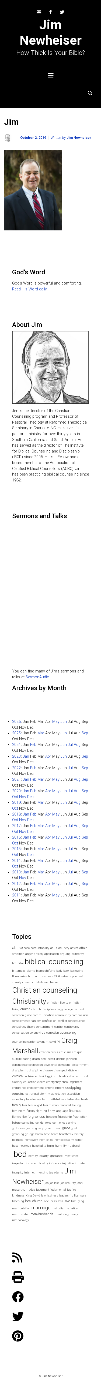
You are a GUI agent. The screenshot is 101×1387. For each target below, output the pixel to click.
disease (48, 1070)
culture (17, 1059)
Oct (15, 797)
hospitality (39, 1145)
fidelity (31, 1111)
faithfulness (58, 1099)
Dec (30, 797)
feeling (76, 1105)
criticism (65, 1052)
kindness (18, 1195)
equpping (18, 1094)
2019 (16, 802)
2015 (16, 849)
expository (18, 1099)
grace (66, 1128)
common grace (22, 1015)
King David (33, 1195)
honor (78, 1140)
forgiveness (36, 1117)
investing (42, 1172)
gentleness (60, 1122)
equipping (73, 1088)
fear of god (35, 1105)
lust (73, 1201)
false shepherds (78, 1099)
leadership (66, 1195)
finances (75, 1111)
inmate (80, 1163)
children (54, 982)
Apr (48, 756)
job (46, 1183)
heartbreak (66, 1134)
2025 (16, 733)
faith (45, 1099)
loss (60, 1201)
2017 (16, 826)
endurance (19, 1088)
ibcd (19, 1154)
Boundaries (19, 976)
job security (68, 1183)
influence (55, 1163)
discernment (80, 1065)
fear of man (51, 1105)
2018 (16, 814)
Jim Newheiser (51, 32)
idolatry (43, 1156)
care (57, 976)
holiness (17, 1140)
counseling (68, 1032)
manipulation (21, 1208)
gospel (30, 1128)
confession (49, 1021)
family (16, 1105)
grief (74, 1128)
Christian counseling (44, 990)
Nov (22, 797)
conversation (20, 1032)
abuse (17, 947)
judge (31, 1189)
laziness (52, 1195)
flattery (16, 1117)
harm (39, 1134)
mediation (71, 1208)
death (36, 1059)
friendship (65, 1117)
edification (68, 1076)
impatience (71, 1156)
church (25, 1009)
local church (33, 1201)
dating (27, 1059)
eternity (45, 1094)
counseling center (24, 1042)
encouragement (72, 1082)
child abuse (40, 982)
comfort (79, 1009)
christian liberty (57, 1002)
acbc (27, 948)
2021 (16, 779)
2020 (16, 791)
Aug (77, 744)
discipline (35, 1070)
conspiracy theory (23, 1027)
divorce (17, 1076)
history (78, 1134)
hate (47, 1134)
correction (52, 1032)
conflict (62, 1021)
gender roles (43, 1122)
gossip (39, 1128)
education (29, 1082)
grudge (29, 1134)
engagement (35, 1088)
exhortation (58, 1094)
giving (72, 1122)
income (31, 1163)
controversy (71, 1027)
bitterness (19, 971)
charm (26, 982)
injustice (68, 1163)
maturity (58, 1208)
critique (77, 1052)
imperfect (18, 1163)
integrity (17, 1172)
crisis (54, 1052)
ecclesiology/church (48, 1076)
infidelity (42, 1163)
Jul (70, 744)
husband (74, 1145)
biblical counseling (54, 962)
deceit (51, 1059)
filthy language (58, 1111)
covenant (42, 1042)
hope (15, 1145)
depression (36, 1065)
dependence (19, 1065)
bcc (14, 963)
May (56, 721)
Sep (85, 733)
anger (29, 954)
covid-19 (55, 1042)
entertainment (54, 1088)
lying (81, 1201)
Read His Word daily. (29, 289)
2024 (16, 744)
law (43, 1195)
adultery (63, 948)
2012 (16, 883)
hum (50, 1145)
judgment (42, 1189)
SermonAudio (37, 677)
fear (24, 1105)
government (53, 1128)
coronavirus (37, 1032)
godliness (18, 1128)
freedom (51, 1117)
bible (21, 963)
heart (54, 1134)
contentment (44, 1027)
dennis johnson (66, 1059)
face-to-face (33, 1099)
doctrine (29, 1076)
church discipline (43, 1009)
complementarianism (26, 1021)
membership (20, 1214)
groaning (18, 1134)
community (63, 1015)
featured (65, 1105)
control (58, 1027)
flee (24, 1117)
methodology (20, 1220)
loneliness (50, 1201)
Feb (33, 744)
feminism (19, 1111)
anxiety (38, 954)
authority (78, 954)
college (68, 1009)
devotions (64, 1065)
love (67, 1201)
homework (31, 1140)
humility (61, 1145)
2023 (16, 756)
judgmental (58, 1189)
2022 (16, 768)
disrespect (60, 1070)
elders (41, 1082)
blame (31, 971)
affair (83, 948)
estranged (32, 1094)
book (66, 971)
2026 (16, 721)
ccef (80, 976)
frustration (80, 1117)
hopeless (25, 1145)
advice (74, 948)
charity (16, 982)
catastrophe (69, 976)
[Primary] (50, 75)
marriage (41, 1207)
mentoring (62, 1214)
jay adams (56, 1172)
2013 (16, 872)
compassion (80, 1015)
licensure (80, 1195)
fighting (41, 1111)
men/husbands (42, 1214)
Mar (40, 733)
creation (44, 1052)
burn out (34, 976)
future (16, 1122)
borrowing (76, 971)
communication (43, 1015)
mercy (74, 1214)
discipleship (20, 1070)
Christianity (29, 1001)
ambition (18, 954)
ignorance (56, 1156)
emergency (53, 1082)
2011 (16, 895)
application (51, 954)
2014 (16, 860)
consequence (76, 1021)
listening (18, 1201)
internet (29, 1172)
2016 (16, 837)
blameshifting (45, 971)
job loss (55, 1183)
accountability (40, 948)
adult (53, 948)
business (47, 976)
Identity (33, 1156)
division (73, 1070)
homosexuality (64, 1140)
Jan (26, 756)
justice (71, 1189)
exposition (73, 1094)
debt (44, 1059)
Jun (64, 721)
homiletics (46, 1140)
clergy (59, 1009)
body (59, 971)
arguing (65, 954)
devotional (50, 1065)
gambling (28, 1122)
